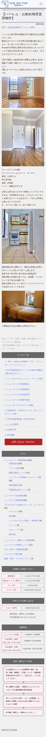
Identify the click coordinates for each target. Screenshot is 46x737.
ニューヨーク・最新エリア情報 (17, 540)
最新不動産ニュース (17, 473)
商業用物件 (13, 485)
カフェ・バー (14, 530)
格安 (33, 27)
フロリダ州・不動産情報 (14, 549)
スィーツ (12, 525)
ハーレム (26, 27)
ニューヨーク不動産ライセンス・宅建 (25, 477)
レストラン (13, 511)
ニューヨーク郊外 (11, 554)
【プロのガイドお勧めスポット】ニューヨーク (24, 505)
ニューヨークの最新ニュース (16, 545)
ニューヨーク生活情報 (13, 496)
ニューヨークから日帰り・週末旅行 (24, 521)
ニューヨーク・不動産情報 (15, 460)
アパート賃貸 (14, 468)
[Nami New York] (15, 4)
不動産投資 (13, 464)
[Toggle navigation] (41, 4)
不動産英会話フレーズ (18, 490)
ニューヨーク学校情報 (13, 500)
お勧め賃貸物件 (14, 27)
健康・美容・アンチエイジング (17, 559)
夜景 (11, 534)
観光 (11, 516)
